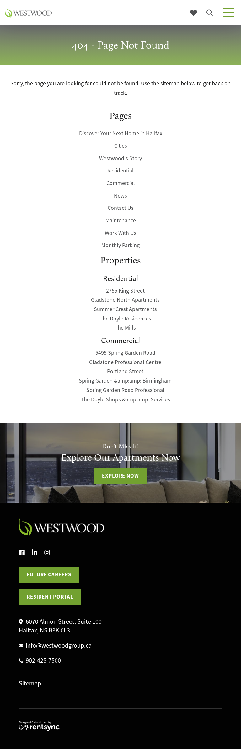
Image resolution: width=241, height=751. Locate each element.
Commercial (120, 183)
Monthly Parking (120, 245)
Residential (120, 170)
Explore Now (120, 475)
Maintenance (120, 220)
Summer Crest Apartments (125, 309)
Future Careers (49, 574)
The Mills (125, 327)
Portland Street (125, 371)
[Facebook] (25, 552)
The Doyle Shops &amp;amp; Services (125, 399)
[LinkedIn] (37, 552)
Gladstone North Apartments (125, 299)
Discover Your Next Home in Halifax (120, 133)
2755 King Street (125, 290)
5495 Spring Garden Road (125, 352)
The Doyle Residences (125, 318)
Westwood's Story (120, 158)
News (120, 195)
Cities (120, 145)
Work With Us (121, 233)
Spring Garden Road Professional (125, 390)
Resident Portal (50, 596)
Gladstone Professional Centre (125, 362)
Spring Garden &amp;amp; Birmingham (125, 380)
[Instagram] (50, 552)
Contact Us (121, 207)
